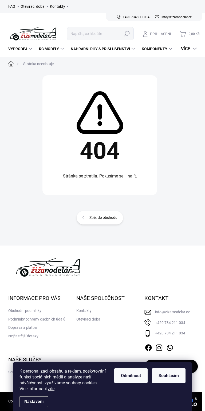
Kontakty (57, 6)
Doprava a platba (22, 327)
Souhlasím (169, 375)
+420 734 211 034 (170, 323)
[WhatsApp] (170, 347)
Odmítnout (131, 375)
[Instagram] (159, 347)
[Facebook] (148, 347)
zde (51, 388)
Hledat (126, 33)
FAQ (11, 6)
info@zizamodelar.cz (172, 312)
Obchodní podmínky (24, 311)
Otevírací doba (33, 6)
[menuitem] (21, 49)
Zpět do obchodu (103, 217)
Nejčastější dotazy (23, 336)
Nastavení (34, 401)
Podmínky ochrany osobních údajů (36, 319)
